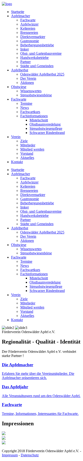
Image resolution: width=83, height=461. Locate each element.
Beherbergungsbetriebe (37, 45)
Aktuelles (27, 158)
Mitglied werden (32, 149)
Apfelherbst (19, 70)
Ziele (24, 141)
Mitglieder (27, 145)
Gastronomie (29, 41)
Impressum (10, 455)
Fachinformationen (34, 116)
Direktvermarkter (32, 37)
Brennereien (29, 33)
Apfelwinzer (29, 24)
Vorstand (26, 153)
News (24, 108)
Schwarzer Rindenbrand (47, 133)
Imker (24, 49)
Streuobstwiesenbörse (36, 95)
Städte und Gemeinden (36, 66)
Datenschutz (30, 455)
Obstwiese (18, 87)
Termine (26, 103)
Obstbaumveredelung (45, 124)
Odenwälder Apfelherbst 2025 (42, 74)
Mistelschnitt (39, 120)
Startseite (17, 12)
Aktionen (27, 83)
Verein (16, 137)
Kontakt (17, 162)
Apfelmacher (20, 16)
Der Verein (28, 78)
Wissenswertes (31, 91)
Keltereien (27, 28)
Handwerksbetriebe (34, 58)
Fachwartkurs (30, 112)
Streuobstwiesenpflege (46, 128)
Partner (25, 62)
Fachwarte (28, 20)
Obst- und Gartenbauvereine (41, 53)
